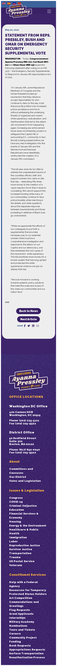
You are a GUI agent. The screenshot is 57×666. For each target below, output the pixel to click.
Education (16, 509)
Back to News (28, 311)
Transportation (20, 553)
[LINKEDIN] (33, 325)
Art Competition (20, 598)
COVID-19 (16, 501)
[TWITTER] (29, 325)
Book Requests (20, 645)
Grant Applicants (21, 613)
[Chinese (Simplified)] (19, 3)
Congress (16, 497)
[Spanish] (9, 3)
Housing (15, 521)
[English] (4, 3)
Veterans (15, 565)
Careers (15, 633)
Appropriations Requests (27, 649)
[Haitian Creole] (14, 3)
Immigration (18, 537)
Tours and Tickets (22, 629)
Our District (17, 476)
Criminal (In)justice (23, 505)
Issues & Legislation (26, 490)
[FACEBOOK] (24, 325)
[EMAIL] (37, 325)
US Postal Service (22, 561)
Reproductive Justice (24, 545)
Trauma (15, 557)
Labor (13, 541)
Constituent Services (27, 574)
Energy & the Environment (27, 525)
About (14, 461)
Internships (17, 617)
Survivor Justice (20, 549)
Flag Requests (19, 609)
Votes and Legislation (25, 480)
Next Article (28, 319)
